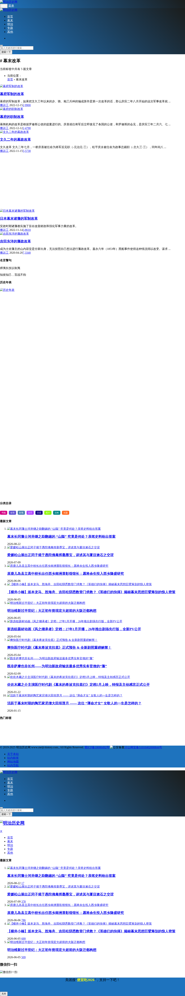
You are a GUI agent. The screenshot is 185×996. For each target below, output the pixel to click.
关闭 (3, 993)
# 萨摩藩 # (76, 726)
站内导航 (13, 765)
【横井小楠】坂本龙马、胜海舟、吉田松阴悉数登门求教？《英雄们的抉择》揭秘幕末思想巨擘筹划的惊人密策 (91, 592)
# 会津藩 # (66, 733)
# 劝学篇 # (49, 733)
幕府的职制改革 (12, 117)
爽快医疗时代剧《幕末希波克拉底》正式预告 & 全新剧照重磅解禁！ (59, 647)
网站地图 (13, 761)
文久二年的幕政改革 (15, 139)
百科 (57, 512)
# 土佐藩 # (149, 733)
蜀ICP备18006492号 (97, 747)
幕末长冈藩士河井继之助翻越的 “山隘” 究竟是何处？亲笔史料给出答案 (61, 536)
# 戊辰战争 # (145, 726)
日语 (39, 512)
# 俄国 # (25, 739)
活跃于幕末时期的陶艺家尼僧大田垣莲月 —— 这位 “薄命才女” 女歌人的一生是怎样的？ (74, 703)
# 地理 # (6, 726)
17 (22, 883)
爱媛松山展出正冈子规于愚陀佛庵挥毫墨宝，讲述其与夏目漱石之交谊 (60, 555)
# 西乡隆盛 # (102, 733)
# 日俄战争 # (32, 733)
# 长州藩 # (111, 726)
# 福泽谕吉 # (58, 726)
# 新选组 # (128, 726)
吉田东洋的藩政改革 (15, 241)
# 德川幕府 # (93, 726)
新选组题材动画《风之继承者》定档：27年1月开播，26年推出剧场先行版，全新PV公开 (74, 629)
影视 (21, 512)
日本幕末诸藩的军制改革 (19, 218)
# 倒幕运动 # (84, 733)
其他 (10, 31)
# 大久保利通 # (43, 739)
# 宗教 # (22, 726)
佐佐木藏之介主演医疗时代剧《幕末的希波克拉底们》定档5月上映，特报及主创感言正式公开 (78, 684)
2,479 (26, 128)
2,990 (26, 105)
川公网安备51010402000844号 (143, 747)
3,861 (26, 229)
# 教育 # (162, 726)
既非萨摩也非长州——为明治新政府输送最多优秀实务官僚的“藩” (57, 666)
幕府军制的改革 (12, 94)
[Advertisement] (92, 162)
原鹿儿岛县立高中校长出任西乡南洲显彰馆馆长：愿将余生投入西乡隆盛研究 (65, 573)
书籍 (3, 512)
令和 (12, 512)
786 (23, 920)
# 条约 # (134, 733)
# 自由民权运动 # (10, 733)
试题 (65, 512)
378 (23, 901)
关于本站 (13, 754)
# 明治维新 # (39, 726)
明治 (10, 24)
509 (23, 957)
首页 (10, 16)
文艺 (30, 512)
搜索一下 (6, 52)
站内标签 (13, 757)
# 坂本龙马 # (8, 739)
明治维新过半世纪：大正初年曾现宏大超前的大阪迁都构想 (51, 611)
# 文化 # (119, 733)
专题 (10, 27)
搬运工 (4, 105)
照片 (48, 512)
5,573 (26, 150)
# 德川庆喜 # (167, 733)
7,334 (26, 252)
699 (23, 938)
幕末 (10, 20)
